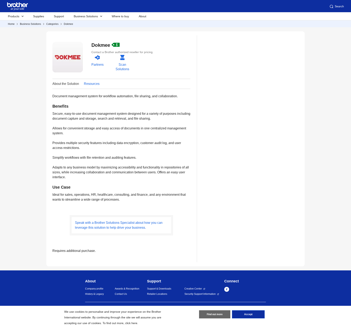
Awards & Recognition (127, 288)
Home (11, 24)
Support (59, 16)
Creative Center (193, 288)
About (142, 16)
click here (131, 323)
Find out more (215, 314)
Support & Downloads (159, 288)
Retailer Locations (157, 294)
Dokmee (68, 24)
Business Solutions (30, 24)
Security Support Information (200, 294)
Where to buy (120, 16)
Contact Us (121, 294)
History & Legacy (94, 294)
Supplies (38, 16)
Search (339, 6)
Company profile (94, 288)
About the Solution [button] (65, 83)
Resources (92, 83)
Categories (52, 24)
